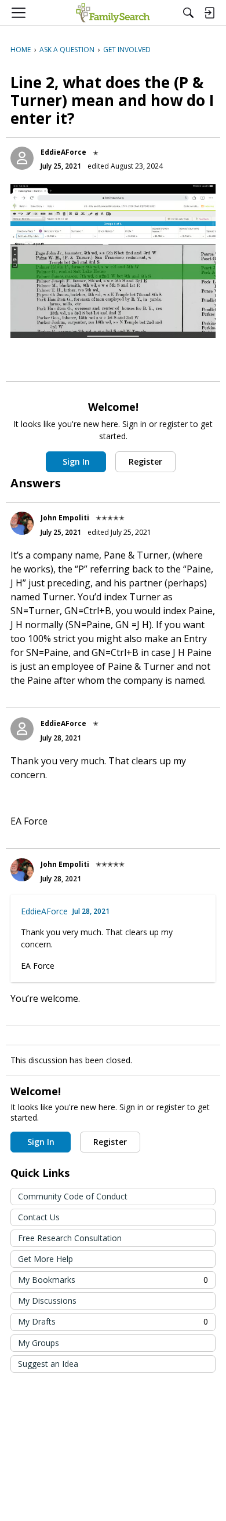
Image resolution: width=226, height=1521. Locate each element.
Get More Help (45, 1258)
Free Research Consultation (70, 1237)
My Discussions (47, 1300)
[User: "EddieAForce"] (22, 158)
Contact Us (39, 1217)
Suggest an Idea (48, 1363)
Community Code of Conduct (72, 1196)
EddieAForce (63, 152)
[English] (113, 12)
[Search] (188, 12)
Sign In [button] (76, 461)
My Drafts (113, 1321)
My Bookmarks (113, 1279)
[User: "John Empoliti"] (22, 523)
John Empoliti (65, 518)
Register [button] (145, 461)
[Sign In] (209, 12)
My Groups (38, 1342)
